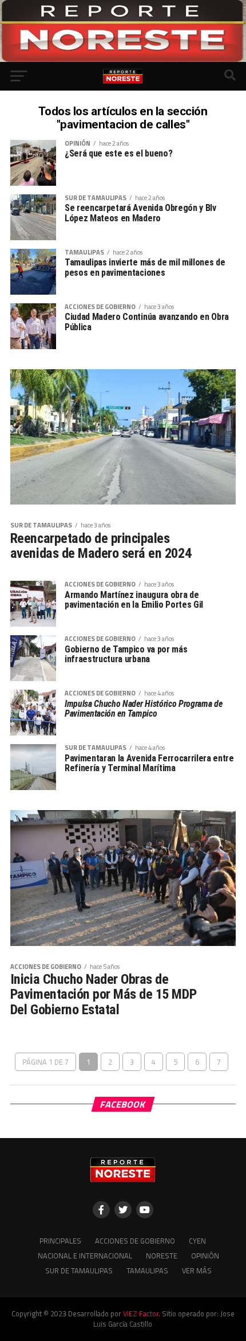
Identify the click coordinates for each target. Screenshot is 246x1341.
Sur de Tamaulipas (79, 1270)
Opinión (205, 1255)
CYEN (197, 1240)
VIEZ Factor (140, 1313)
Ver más (197, 1270)
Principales (60, 1240)
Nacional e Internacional (85, 1255)
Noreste (161, 1255)
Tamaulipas (147, 1270)
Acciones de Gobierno (135, 1240)
